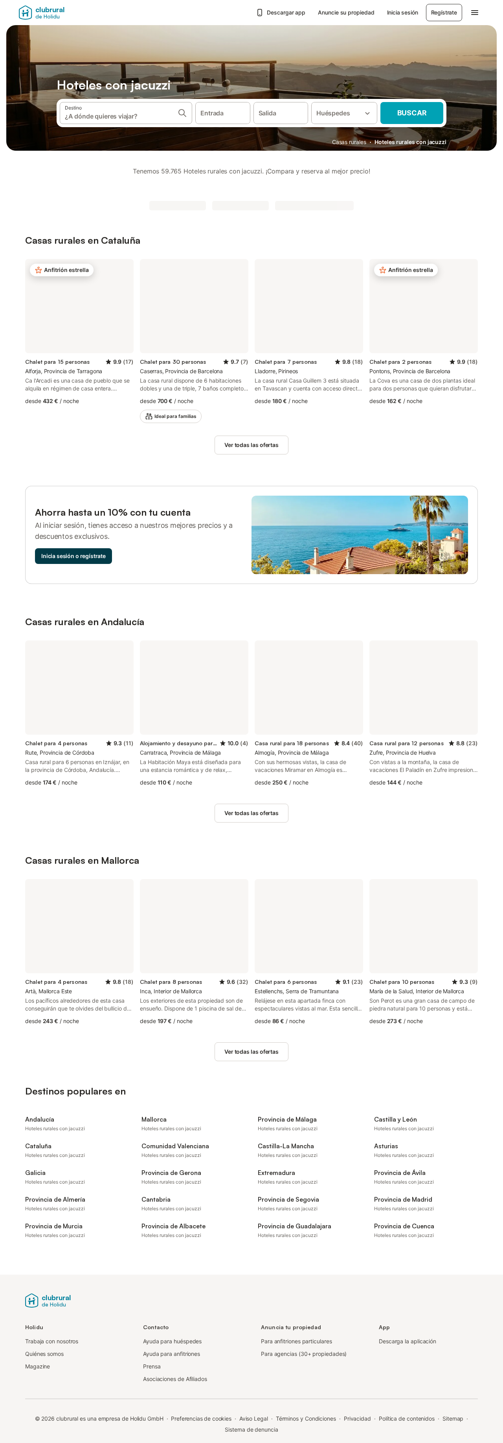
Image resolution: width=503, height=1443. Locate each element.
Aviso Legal (253, 1418)
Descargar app (286, 12)
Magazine (37, 1366)
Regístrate (444, 12)
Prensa (152, 1366)
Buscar (412, 113)
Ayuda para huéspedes (172, 1341)
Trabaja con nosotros (51, 1341)
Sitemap (452, 1418)
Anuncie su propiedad (346, 12)
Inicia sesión (402, 12)
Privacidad (357, 1418)
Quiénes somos (44, 1353)
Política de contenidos (407, 1418)
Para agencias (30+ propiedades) (304, 1353)
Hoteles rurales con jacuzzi (410, 142)
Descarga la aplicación (407, 1341)
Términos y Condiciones (306, 1418)
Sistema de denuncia (251, 1429)
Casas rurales (349, 142)
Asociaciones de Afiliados (175, 1379)
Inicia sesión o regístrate (73, 556)
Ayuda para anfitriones (171, 1353)
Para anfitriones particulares (296, 1341)
